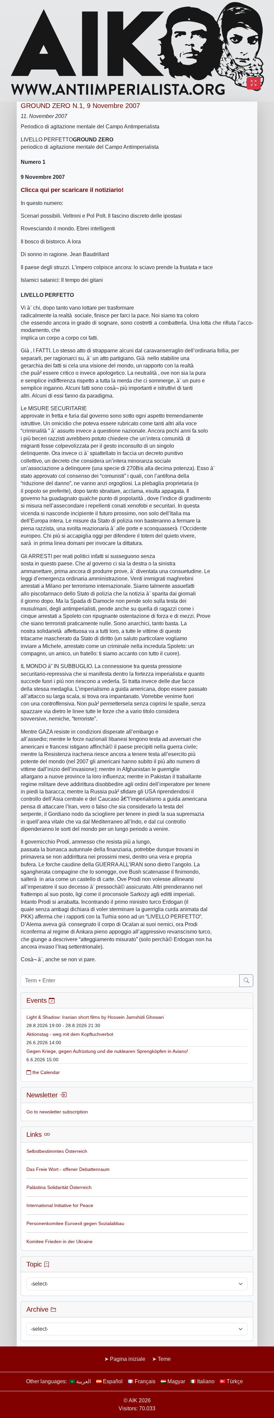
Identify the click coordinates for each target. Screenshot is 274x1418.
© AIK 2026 (137, 1400)
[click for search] (246, 980)
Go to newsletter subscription (57, 1111)
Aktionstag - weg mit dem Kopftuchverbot (69, 1034)
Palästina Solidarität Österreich (59, 1187)
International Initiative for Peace (59, 1205)
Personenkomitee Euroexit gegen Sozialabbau (75, 1223)
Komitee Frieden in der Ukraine (59, 1241)
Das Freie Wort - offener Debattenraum (68, 1169)
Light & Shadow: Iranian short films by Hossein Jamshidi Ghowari (95, 1017)
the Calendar (45, 1072)
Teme (164, 1359)
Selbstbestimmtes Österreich (56, 1151)
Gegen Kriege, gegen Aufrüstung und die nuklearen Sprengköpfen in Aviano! (107, 1051)
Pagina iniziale (127, 1359)
